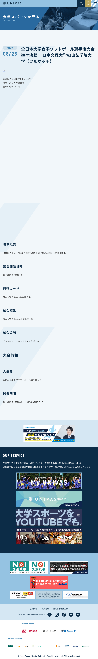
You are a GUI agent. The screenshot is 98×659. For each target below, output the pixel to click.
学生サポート (81, 3)
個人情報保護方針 (60, 608)
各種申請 (34, 608)
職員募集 (45, 608)
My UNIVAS (88, 4)
